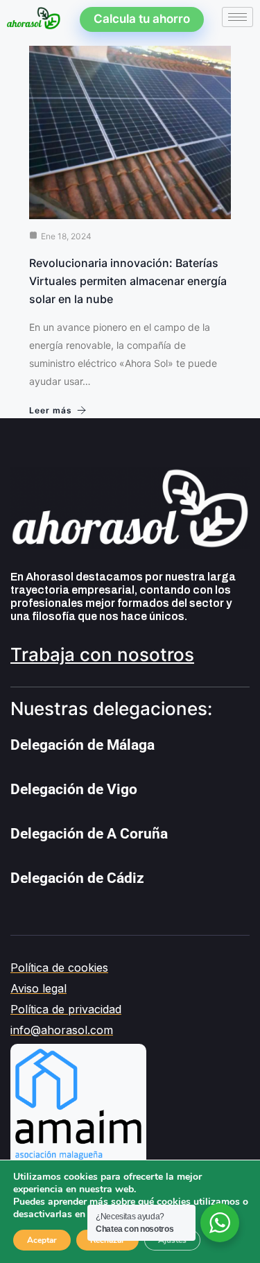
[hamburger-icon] (237, 17)
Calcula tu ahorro (142, 19)
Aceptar (42, 1240)
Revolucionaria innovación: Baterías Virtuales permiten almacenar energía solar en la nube (128, 281)
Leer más (50, 410)
